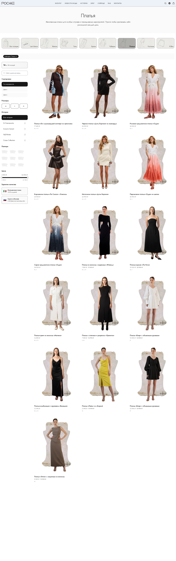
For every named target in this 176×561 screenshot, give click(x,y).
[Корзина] (174, 3)
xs (5, 106)
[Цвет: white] (13, 164)
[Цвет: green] (5, 164)
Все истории (7, 117)
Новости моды (71, 3)
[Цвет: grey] (21, 158)
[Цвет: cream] (21, 151)
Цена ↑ (5, 89)
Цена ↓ (5, 95)
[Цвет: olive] (21, 164)
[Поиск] (165, 3)
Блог (92, 3)
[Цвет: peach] (13, 158)
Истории (83, 3)
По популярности (8, 84)
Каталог (58, 3)
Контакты (118, 3)
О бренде (101, 3)
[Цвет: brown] (5, 151)
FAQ (109, 3)
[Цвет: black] (13, 151)
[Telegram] (169, 3)
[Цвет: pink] (5, 158)
